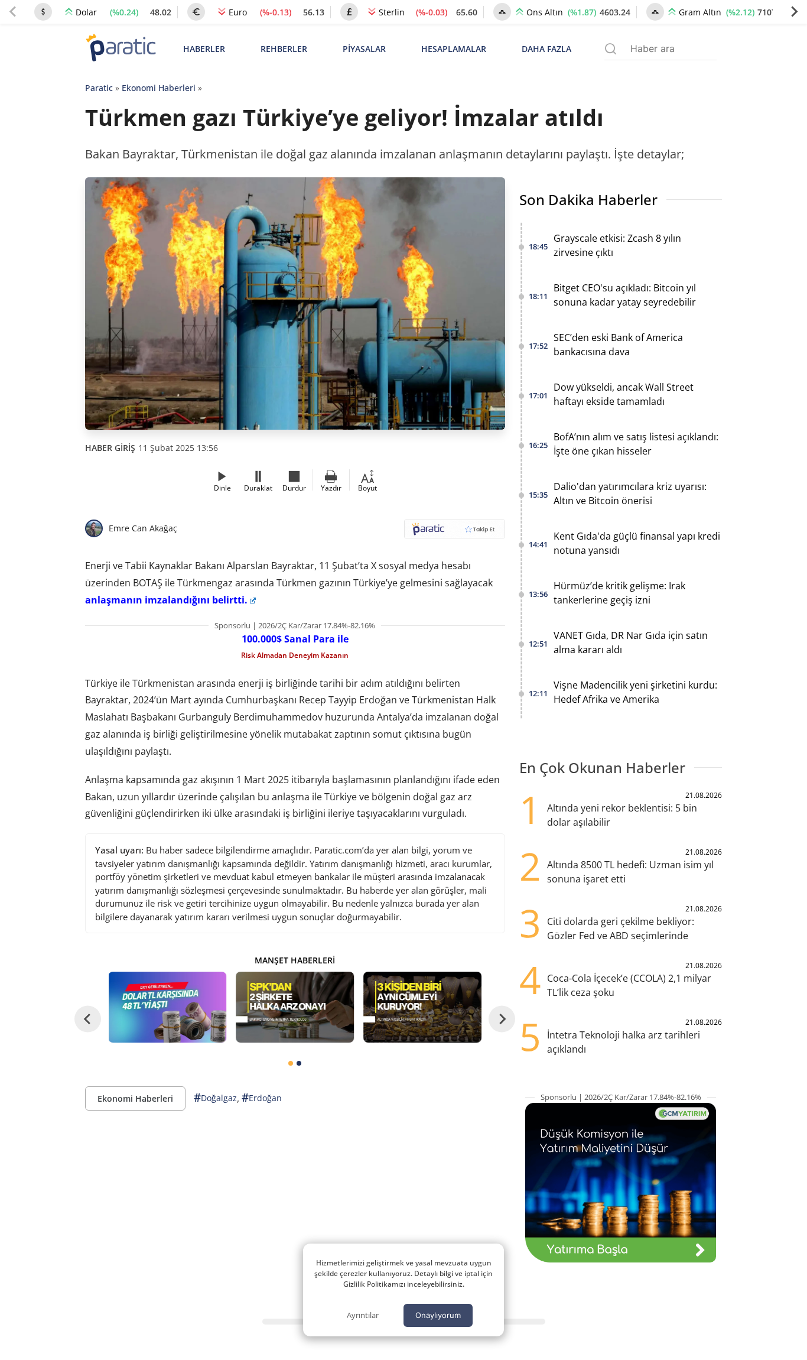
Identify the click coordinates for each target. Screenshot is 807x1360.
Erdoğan (262, 1097)
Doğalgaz (215, 1097)
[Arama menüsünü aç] (610, 49)
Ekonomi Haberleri (159, 87)
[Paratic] (120, 49)
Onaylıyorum (438, 1315)
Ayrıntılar (363, 1315)
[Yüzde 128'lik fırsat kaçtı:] (422, 1007)
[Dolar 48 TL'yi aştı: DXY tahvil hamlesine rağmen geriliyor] (168, 1007)
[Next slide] (794, 11)
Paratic (99, 87)
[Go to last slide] (87, 1018)
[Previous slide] (13, 11)
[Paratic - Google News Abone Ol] (454, 533)
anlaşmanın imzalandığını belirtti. (166, 599)
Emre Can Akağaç (143, 528)
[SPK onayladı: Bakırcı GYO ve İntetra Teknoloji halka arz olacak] (295, 1007)
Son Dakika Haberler (588, 199)
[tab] (290, 1063)
